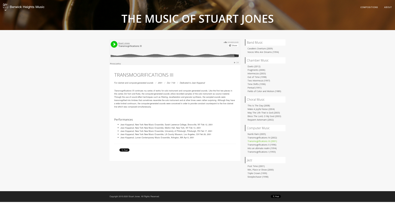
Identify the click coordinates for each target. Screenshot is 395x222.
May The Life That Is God (263, 112)
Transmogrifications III (262, 141)
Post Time (256, 166)
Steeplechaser (257, 176)
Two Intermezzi (258, 80)
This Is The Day (258, 105)
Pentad (254, 87)
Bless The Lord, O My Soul (264, 116)
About (388, 7)
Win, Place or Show (260, 169)
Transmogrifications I (261, 151)
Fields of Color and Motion (264, 91)
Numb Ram (256, 134)
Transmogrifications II (261, 144)
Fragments (256, 69)
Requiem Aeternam (260, 119)
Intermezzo (256, 73)
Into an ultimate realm (262, 148)
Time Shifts (256, 84)
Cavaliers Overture (260, 48)
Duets (253, 66)
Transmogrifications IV (262, 137)
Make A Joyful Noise (261, 109)
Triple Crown (257, 173)
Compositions (369, 7)
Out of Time (257, 77)
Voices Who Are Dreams (263, 52)
